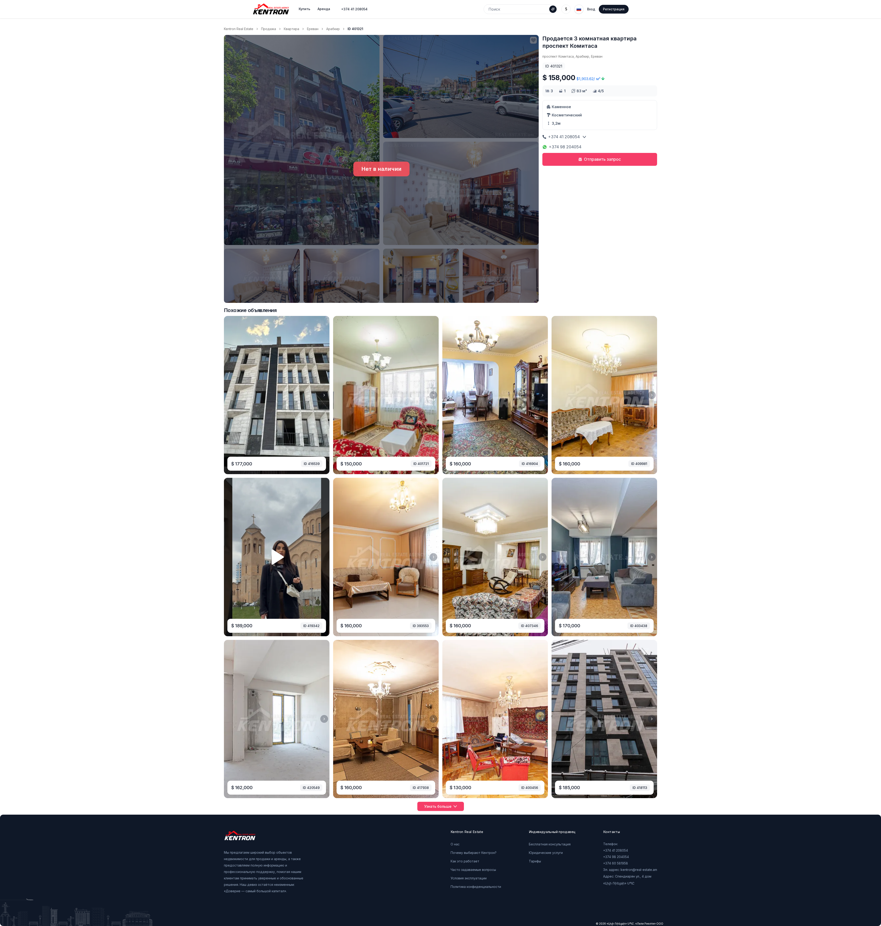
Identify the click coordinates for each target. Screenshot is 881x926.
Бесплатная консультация (550, 844)
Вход (591, 9)
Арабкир (333, 29)
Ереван (312, 29)
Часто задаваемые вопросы (473, 870)
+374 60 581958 (615, 863)
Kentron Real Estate (238, 29)
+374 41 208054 (354, 9)
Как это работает (465, 861)
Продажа (268, 29)
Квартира (291, 29)
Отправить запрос (602, 159)
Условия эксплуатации (469, 878)
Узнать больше (438, 806)
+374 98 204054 (565, 146)
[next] (324, 395)
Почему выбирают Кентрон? (473, 853)
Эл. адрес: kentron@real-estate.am (630, 870)
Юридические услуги (546, 853)
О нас (455, 844)
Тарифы (535, 861)
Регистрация (614, 9)
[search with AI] (553, 9)
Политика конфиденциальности (476, 887)
